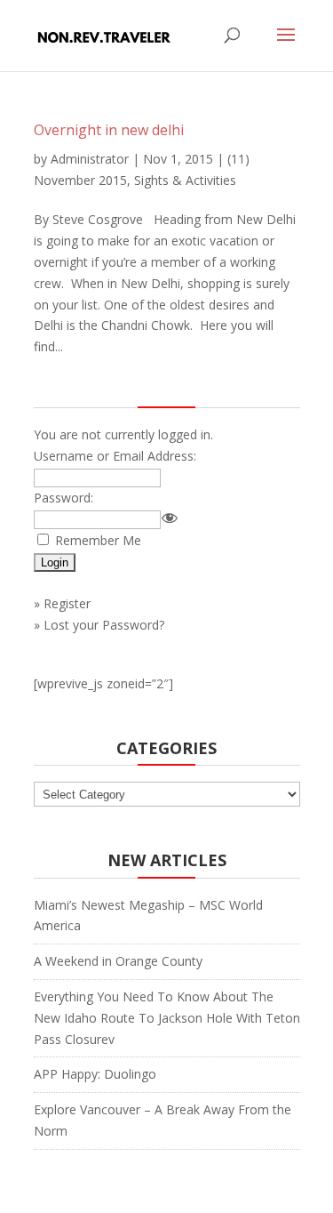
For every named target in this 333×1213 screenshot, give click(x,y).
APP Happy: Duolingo (95, 1073)
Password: (63, 497)
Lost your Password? (104, 624)
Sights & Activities (185, 180)
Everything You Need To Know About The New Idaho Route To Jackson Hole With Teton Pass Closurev (167, 1018)
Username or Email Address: (115, 455)
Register (67, 603)
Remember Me (98, 540)
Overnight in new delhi (109, 130)
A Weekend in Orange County (118, 960)
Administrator (90, 158)
